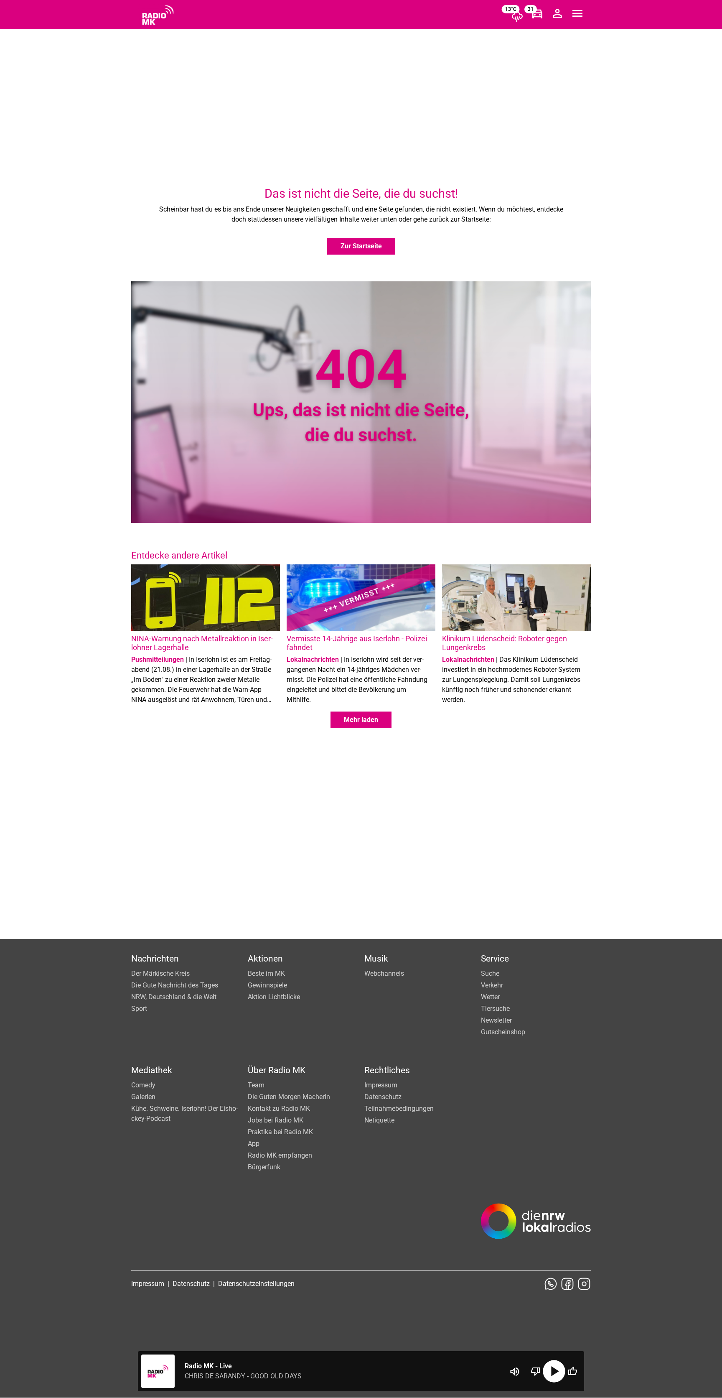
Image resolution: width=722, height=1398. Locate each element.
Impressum (380, 1085)
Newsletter (496, 1020)
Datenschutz (383, 1097)
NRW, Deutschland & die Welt (173, 997)
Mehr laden (361, 720)
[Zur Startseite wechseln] (158, 15)
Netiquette (379, 1120)
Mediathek (151, 1070)
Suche (490, 973)
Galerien (143, 1097)
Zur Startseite (361, 246)
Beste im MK (266, 973)
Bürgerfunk (264, 1167)
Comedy (143, 1085)
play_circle (554, 1371)
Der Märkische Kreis (160, 973)
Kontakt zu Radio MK (279, 1108)
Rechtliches (387, 1070)
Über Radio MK (276, 1070)
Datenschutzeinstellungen (256, 1284)
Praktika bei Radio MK (280, 1132)
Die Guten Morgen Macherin (289, 1097)
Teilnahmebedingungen (399, 1108)
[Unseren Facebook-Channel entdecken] (567, 1284)
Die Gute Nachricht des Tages (174, 985)
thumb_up (572, 1371)
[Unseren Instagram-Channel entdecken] (584, 1284)
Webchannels (384, 973)
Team (256, 1085)
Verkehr (492, 985)
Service (495, 959)
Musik (376, 959)
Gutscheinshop (503, 1032)
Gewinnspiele (267, 985)
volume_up (515, 1372)
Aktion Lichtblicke (274, 997)
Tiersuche (495, 1009)
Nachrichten (155, 959)
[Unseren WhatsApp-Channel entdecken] (550, 1284)
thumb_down (536, 1371)
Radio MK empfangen (280, 1155)
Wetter (490, 997)
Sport (139, 1009)
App (253, 1144)
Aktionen (265, 959)
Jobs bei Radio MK (275, 1120)
